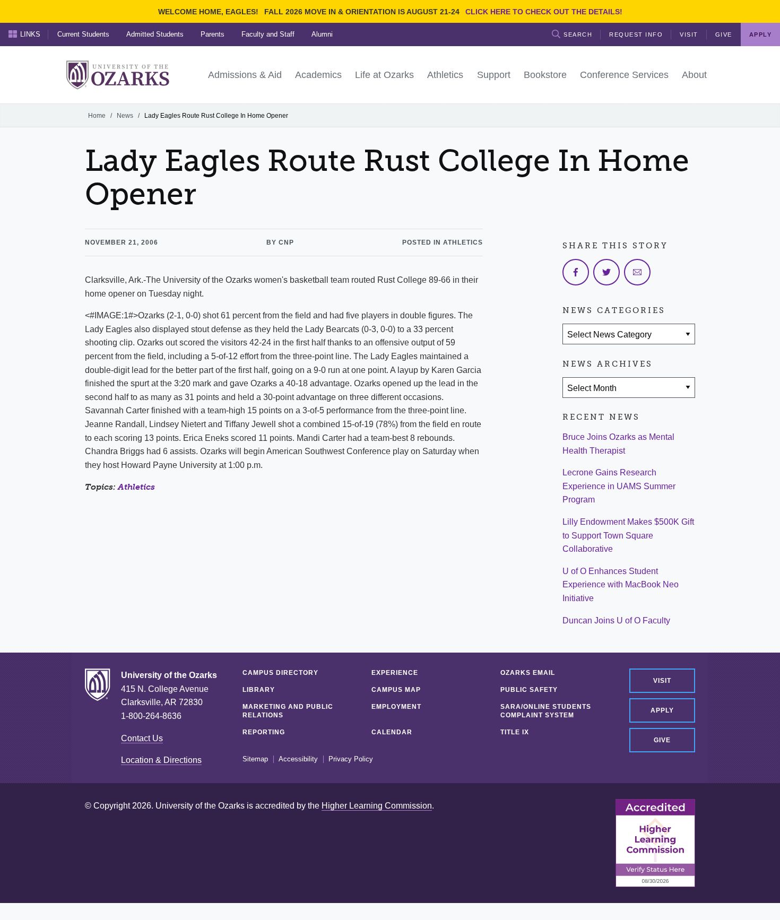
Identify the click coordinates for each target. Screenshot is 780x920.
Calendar (391, 732)
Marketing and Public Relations (287, 711)
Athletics (136, 487)
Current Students (83, 34)
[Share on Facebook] (575, 272)
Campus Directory (280, 672)
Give (723, 34)
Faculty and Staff (267, 34)
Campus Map (396, 689)
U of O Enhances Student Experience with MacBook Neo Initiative (620, 585)
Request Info (636, 34)
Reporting (263, 732)
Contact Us (142, 738)
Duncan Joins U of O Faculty (616, 620)
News (125, 115)
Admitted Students (155, 34)
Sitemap (255, 759)
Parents (212, 34)
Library (258, 689)
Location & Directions (161, 760)
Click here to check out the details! (543, 11)
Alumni (322, 34)
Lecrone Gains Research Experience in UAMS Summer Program (618, 486)
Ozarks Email (527, 672)
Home (97, 115)
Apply (662, 710)
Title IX (514, 732)
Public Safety (529, 689)
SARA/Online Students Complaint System (545, 711)
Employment (396, 706)
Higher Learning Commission (377, 805)
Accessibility (298, 759)
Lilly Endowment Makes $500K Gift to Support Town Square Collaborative (628, 535)
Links (30, 34)
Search (578, 34)
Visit (689, 34)
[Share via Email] (637, 272)
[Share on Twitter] (606, 272)
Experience (394, 672)
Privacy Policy (350, 759)
